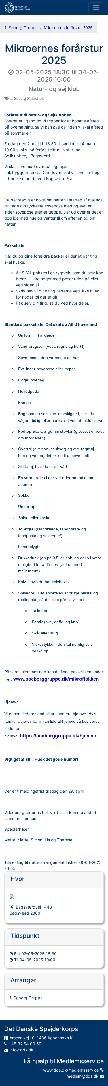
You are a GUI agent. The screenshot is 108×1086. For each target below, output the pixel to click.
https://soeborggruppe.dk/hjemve (58, 736)
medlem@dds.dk (83, 1076)
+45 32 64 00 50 (24, 1043)
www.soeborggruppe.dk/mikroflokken (56, 679)
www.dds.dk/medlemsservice (71, 1070)
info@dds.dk (20, 1049)
